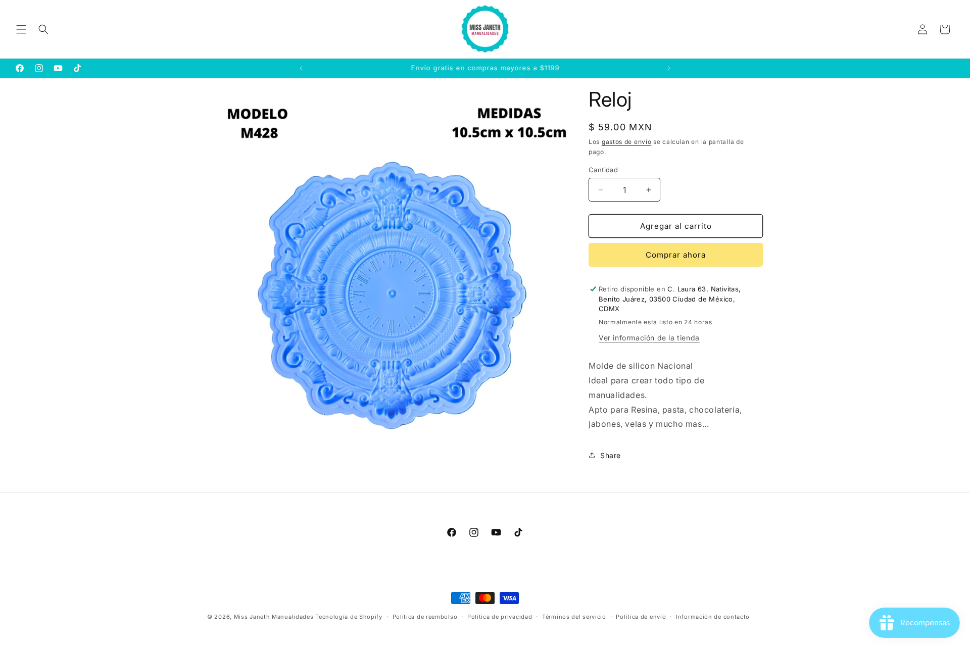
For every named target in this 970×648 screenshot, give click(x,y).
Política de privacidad (499, 616)
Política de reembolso (425, 616)
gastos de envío (627, 141)
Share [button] (610, 455)
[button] (21, 29)
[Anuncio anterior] (301, 68)
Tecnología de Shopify (348, 616)
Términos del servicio (574, 616)
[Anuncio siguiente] (669, 68)
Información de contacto (713, 616)
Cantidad (603, 170)
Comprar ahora (676, 255)
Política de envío (641, 616)
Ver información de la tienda (649, 337)
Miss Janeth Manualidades (274, 616)
